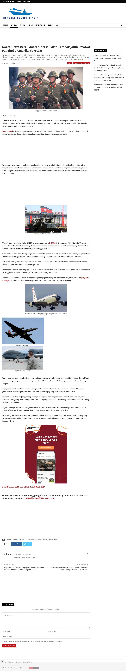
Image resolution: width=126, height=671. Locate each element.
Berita (13, 25)
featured (22, 539)
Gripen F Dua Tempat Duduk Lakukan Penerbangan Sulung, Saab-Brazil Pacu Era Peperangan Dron (109, 77)
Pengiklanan (26, 1)
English (50, 25)
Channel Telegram (38, 25)
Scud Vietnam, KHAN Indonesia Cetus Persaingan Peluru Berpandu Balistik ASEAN (108, 87)
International (77, 63)
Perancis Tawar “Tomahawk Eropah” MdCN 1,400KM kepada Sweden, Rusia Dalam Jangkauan (108, 67)
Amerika (15, 539)
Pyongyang (7, 131)
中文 (58, 25)
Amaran (9, 539)
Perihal (19, 1)
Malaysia (86, 63)
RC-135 (52, 243)
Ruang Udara (53, 539)
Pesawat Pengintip (42, 539)
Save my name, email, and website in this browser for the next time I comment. (33, 641)
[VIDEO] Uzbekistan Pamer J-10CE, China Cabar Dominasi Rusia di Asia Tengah (107, 58)
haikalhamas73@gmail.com (40, 498)
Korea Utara (31, 539)
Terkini (22, 25)
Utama (5, 25)
